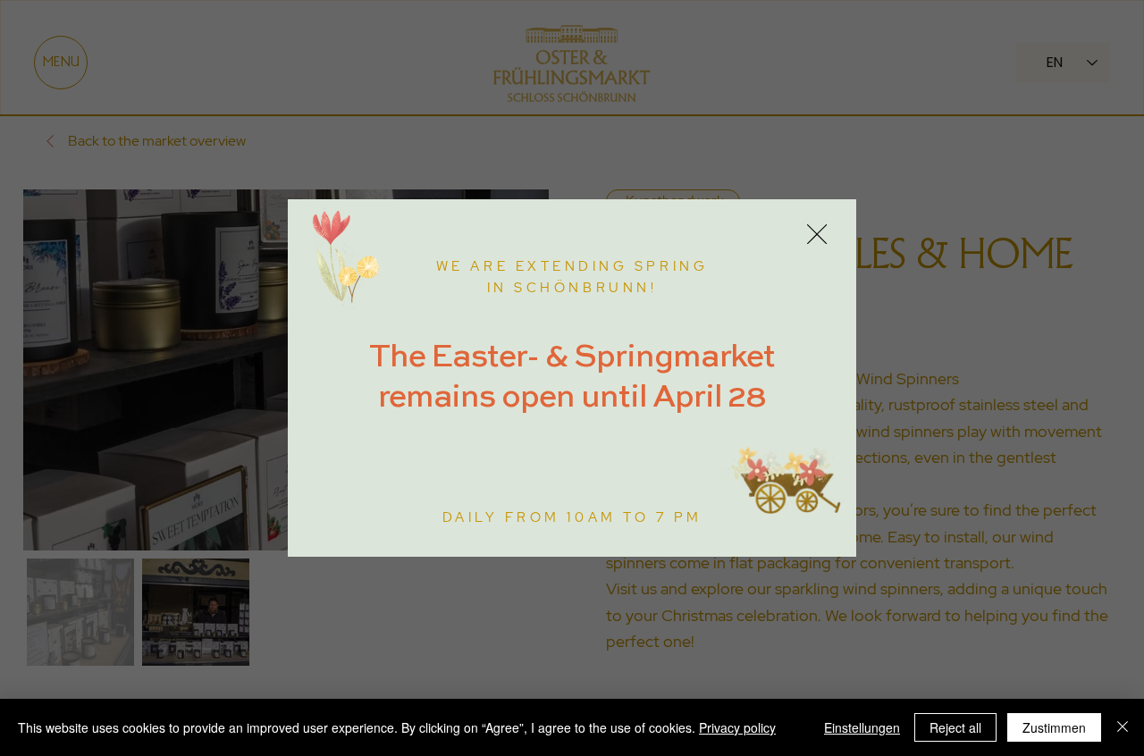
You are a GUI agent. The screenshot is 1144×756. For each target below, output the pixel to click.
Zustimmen (1054, 727)
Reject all (955, 727)
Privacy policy (737, 727)
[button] (817, 235)
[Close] (1122, 727)
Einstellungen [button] (862, 727)
